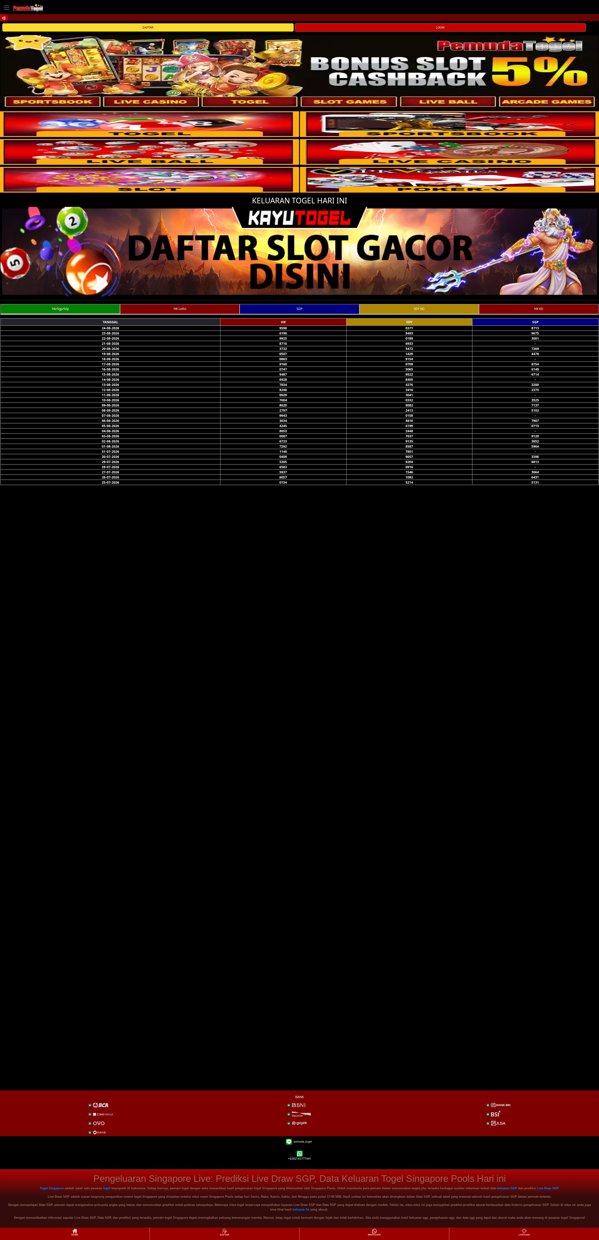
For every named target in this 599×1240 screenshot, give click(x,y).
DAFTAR (147, 27)
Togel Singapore (52, 1188)
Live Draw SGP (547, 1188)
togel (106, 1188)
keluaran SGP (507, 1188)
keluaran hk (300, 1209)
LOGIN (440, 27)
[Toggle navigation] (6, 7)
